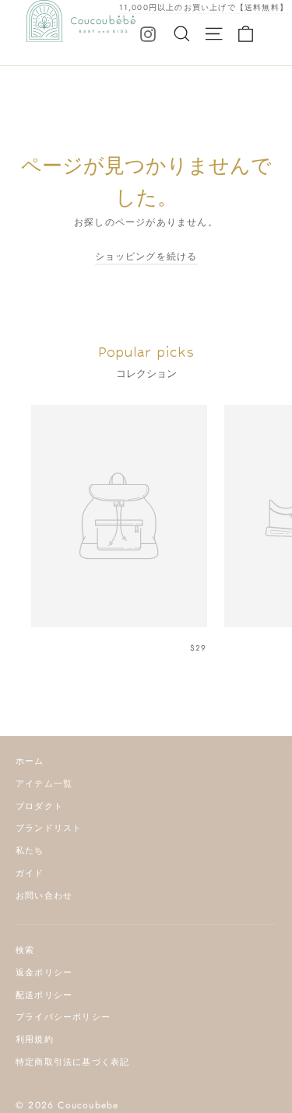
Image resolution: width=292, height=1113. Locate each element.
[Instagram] (148, 33)
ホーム (30, 761)
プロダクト (39, 806)
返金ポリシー (44, 972)
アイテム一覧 (44, 783)
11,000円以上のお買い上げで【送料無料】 (203, 7)
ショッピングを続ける (146, 256)
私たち (30, 850)
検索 (25, 950)
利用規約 (35, 1039)
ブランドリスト (49, 828)
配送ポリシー (44, 995)
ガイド (30, 873)
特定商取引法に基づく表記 (72, 1061)
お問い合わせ (44, 895)
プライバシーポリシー (63, 1016)
